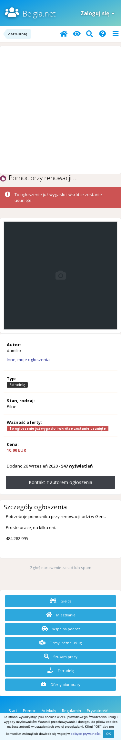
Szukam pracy (64, 656)
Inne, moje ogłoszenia (28, 359)
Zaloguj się (96, 13)
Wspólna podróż (65, 628)
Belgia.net (38, 13)
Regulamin (71, 710)
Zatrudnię (65, 670)
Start (13, 710)
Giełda (65, 601)
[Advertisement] (60, 110)
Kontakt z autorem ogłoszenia (60, 482)
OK (108, 733)
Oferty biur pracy (64, 684)
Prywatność (97, 710)
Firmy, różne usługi (66, 642)
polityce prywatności (85, 733)
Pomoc (29, 710)
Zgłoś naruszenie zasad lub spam (60, 567)
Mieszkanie (65, 615)
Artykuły (49, 710)
